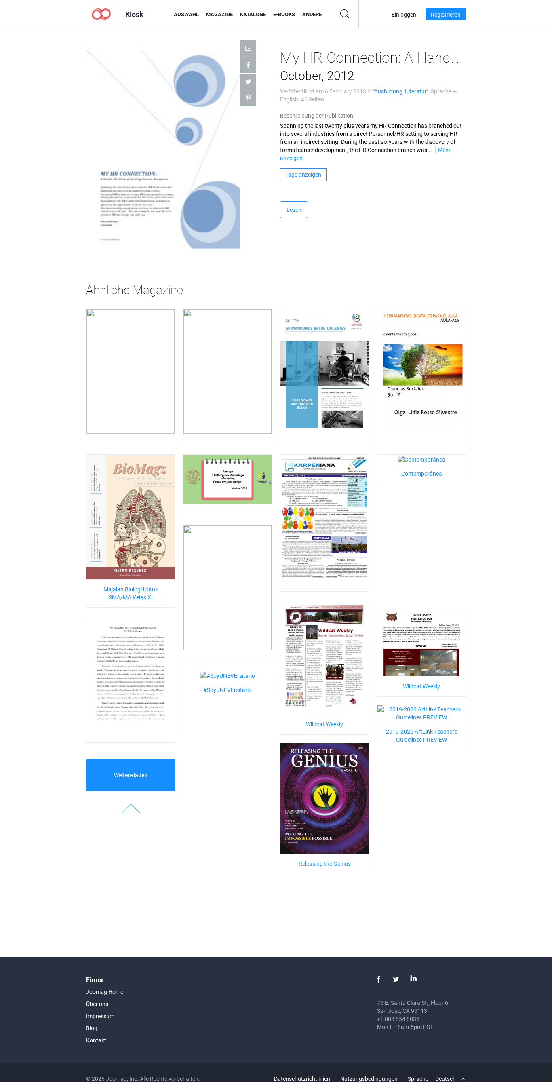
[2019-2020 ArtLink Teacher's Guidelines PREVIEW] (421, 713)
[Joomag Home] (101, 13)
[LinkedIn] (413, 979)
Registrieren (446, 14)
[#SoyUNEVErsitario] (227, 675)
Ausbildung (388, 91)
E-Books (284, 14)
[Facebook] (379, 979)
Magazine (219, 14)
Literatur (416, 91)
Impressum (100, 1016)
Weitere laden (130, 775)
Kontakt (96, 1040)
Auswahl (186, 14)
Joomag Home (104, 992)
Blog (91, 1028)
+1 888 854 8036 (398, 1019)
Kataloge (253, 14)
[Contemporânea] (421, 458)
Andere (312, 14)
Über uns (97, 1004)
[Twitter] (396, 979)
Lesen (294, 209)
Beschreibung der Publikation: (317, 115)
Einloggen (404, 14)
